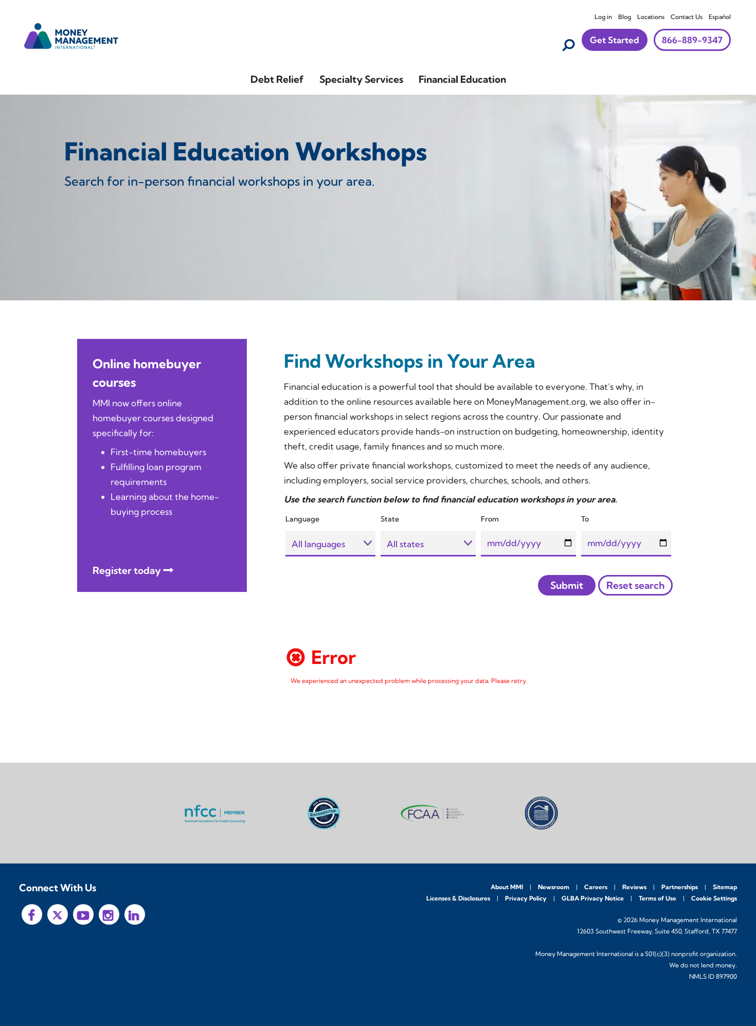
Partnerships (679, 887)
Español (720, 17)
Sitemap (725, 887)
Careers (595, 887)
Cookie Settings (714, 898)
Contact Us (687, 17)
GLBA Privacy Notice (593, 898)
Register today (127, 570)
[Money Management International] (71, 34)
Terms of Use (657, 898)
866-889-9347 (692, 39)
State (390, 519)
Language (302, 519)
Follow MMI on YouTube (83, 914)
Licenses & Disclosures (458, 898)
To (585, 519)
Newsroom (553, 887)
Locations (650, 17)
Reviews (634, 887)
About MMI (507, 887)
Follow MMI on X (57, 914)
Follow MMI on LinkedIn (134, 914)
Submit (566, 585)
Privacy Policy (526, 898)
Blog (624, 17)
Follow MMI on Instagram (109, 914)
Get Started (614, 39)
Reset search (635, 585)
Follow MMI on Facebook (32, 914)
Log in (603, 17)
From (490, 519)
